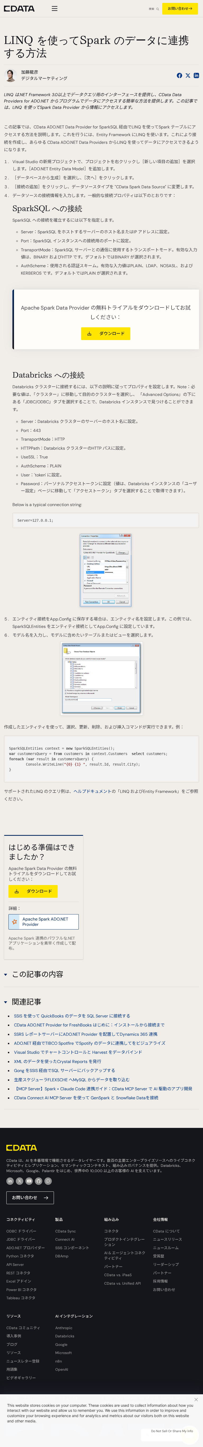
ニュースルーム (166, 1247)
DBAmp (61, 1256)
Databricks (64, 1336)
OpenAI (61, 1369)
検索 (151, 9)
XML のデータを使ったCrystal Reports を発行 (57, 1061)
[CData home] (23, 9)
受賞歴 (158, 1256)
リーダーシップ (166, 1264)
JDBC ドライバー (20, 1239)
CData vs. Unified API (122, 1283)
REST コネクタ (18, 1273)
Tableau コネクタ (20, 1298)
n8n (58, 1361)
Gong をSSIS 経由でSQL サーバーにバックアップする (64, 1070)
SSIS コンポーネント (72, 1247)
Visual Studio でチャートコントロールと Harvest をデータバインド (78, 1052)
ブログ (11, 1344)
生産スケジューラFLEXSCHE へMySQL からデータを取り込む (72, 1080)
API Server (15, 1264)
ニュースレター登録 (22, 1361)
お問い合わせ (178, 8)
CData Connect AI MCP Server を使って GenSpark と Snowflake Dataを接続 (86, 1098)
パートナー (113, 1266)
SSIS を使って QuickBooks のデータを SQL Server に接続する (72, 1016)
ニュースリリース (167, 1239)
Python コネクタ (20, 1256)
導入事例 (13, 1336)
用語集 (11, 1369)
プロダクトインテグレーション (124, 1242)
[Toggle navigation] (53, 8)
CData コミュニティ (23, 1327)
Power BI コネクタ (21, 1289)
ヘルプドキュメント (92, 791)
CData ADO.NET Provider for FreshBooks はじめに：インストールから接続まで (89, 1025)
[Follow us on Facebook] (179, 75)
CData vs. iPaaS (118, 1274)
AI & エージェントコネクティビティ (124, 1256)
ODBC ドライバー (21, 1231)
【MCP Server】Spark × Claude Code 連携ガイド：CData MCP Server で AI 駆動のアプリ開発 (103, 1089)
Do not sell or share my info (172, 1431)
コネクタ (111, 1231)
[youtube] (29, 1181)
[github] (38, 1181)
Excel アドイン (18, 1281)
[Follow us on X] (188, 75)
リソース (13, 1352)
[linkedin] (10, 1181)
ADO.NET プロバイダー (25, 1247)
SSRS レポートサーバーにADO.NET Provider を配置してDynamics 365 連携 (85, 1034)
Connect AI (64, 1239)
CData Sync (65, 1231)
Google (61, 1344)
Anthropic (63, 1327)
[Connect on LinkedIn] (196, 75)
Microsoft (63, 1352)
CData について (166, 1231)
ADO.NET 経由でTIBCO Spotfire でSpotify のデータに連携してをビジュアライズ (89, 1043)
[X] (19, 1181)
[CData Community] (48, 1181)
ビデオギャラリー (21, 1377)
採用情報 (160, 1281)
